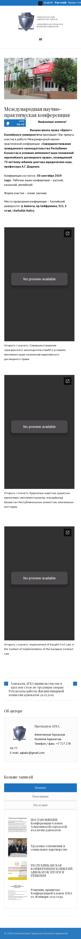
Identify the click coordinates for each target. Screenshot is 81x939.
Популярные (40, 796)
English (48, 2)
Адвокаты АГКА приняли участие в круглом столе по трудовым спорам (37, 685)
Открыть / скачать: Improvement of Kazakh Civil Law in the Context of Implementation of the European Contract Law (39, 649)
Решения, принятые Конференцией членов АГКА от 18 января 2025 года (51, 893)
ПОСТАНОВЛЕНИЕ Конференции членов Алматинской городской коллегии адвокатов (49, 825)
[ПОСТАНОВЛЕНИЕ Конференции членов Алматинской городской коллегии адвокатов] (17, 824)
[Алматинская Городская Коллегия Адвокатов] (40, 21)
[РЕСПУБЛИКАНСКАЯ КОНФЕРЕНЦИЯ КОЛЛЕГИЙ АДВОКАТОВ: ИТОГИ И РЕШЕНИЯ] (17, 870)
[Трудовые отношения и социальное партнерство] (17, 847)
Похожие (40, 787)
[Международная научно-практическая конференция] (40, 78)
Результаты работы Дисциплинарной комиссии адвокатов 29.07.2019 (36, 693)
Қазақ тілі (74, 2)
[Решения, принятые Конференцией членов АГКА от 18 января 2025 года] (17, 893)
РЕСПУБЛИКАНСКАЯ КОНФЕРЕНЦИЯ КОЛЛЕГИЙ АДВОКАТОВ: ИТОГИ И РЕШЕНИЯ (52, 870)
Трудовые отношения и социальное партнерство (49, 847)
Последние (40, 805)
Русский (60, 2)
